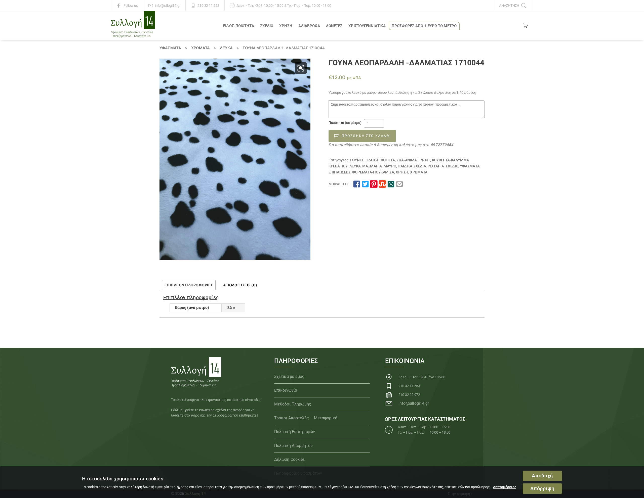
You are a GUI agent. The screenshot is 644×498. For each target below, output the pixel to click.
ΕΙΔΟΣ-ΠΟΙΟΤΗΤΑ (238, 26)
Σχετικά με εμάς (289, 376)
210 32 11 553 (208, 6)
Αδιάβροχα (309, 26)
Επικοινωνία (285, 390)
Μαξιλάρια (372, 166)
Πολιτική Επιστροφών (294, 431)
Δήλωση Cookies (289, 459)
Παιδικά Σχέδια (412, 166)
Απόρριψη (542, 488)
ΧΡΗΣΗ (285, 26)
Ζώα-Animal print (413, 160)
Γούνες (357, 160)
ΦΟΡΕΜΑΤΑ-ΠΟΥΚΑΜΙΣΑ (373, 172)
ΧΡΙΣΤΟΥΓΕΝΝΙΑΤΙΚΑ (367, 26)
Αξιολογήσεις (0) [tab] (240, 285)
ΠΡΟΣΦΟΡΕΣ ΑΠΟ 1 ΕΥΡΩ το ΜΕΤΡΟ (424, 26)
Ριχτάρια (436, 166)
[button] (301, 68)
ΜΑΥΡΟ (390, 166)
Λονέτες (334, 26)
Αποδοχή (542, 476)
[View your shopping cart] (525, 27)
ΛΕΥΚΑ (226, 48)
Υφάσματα (170, 48)
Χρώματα (200, 48)
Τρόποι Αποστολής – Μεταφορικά (305, 418)
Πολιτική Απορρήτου (293, 445)
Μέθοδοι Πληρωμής (292, 404)
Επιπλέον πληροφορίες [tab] (189, 285)
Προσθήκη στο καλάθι (366, 136)
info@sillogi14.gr (167, 6)
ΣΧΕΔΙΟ (266, 26)
